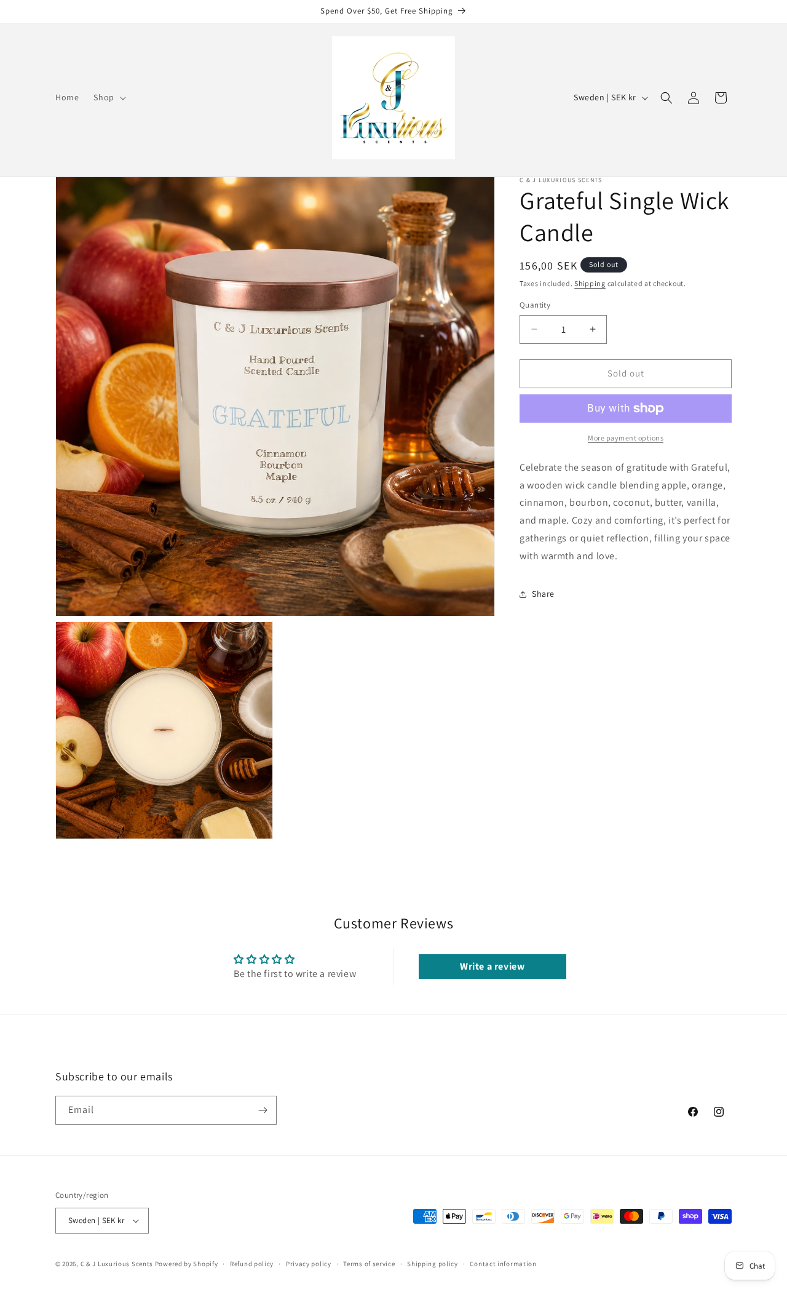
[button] (108, 97)
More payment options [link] (625, 437)
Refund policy (252, 1263)
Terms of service (369, 1263)
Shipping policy (432, 1263)
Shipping (590, 283)
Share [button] (543, 593)
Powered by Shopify (186, 1263)
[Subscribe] (262, 1110)
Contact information (503, 1263)
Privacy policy (308, 1263)
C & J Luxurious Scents (117, 1263)
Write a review (492, 966)
